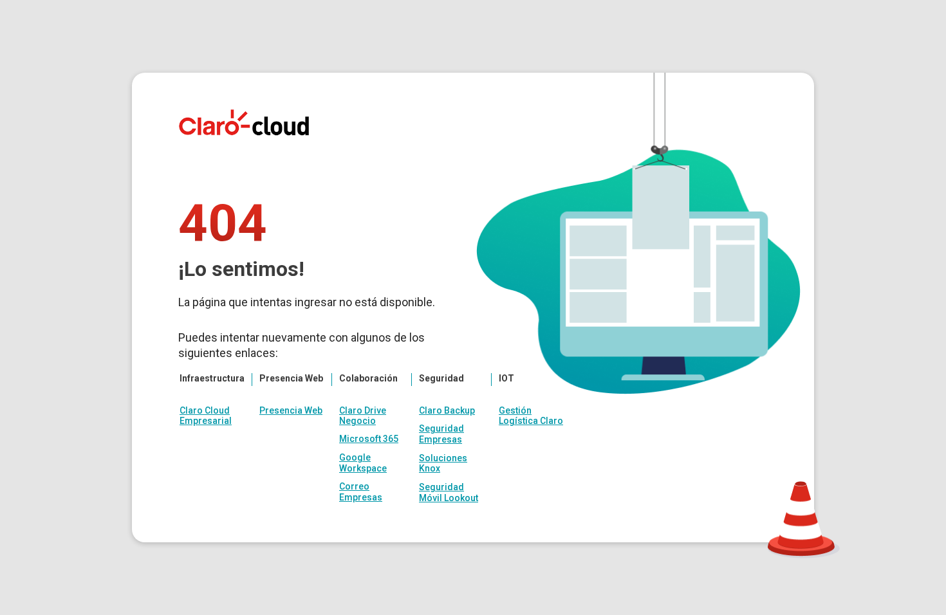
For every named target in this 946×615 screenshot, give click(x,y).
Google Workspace (363, 462)
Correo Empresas (360, 491)
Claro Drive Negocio (362, 415)
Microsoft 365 (368, 439)
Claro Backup (447, 410)
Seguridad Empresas (441, 434)
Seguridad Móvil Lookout (448, 492)
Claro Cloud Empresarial (206, 415)
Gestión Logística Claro (531, 415)
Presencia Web (290, 410)
